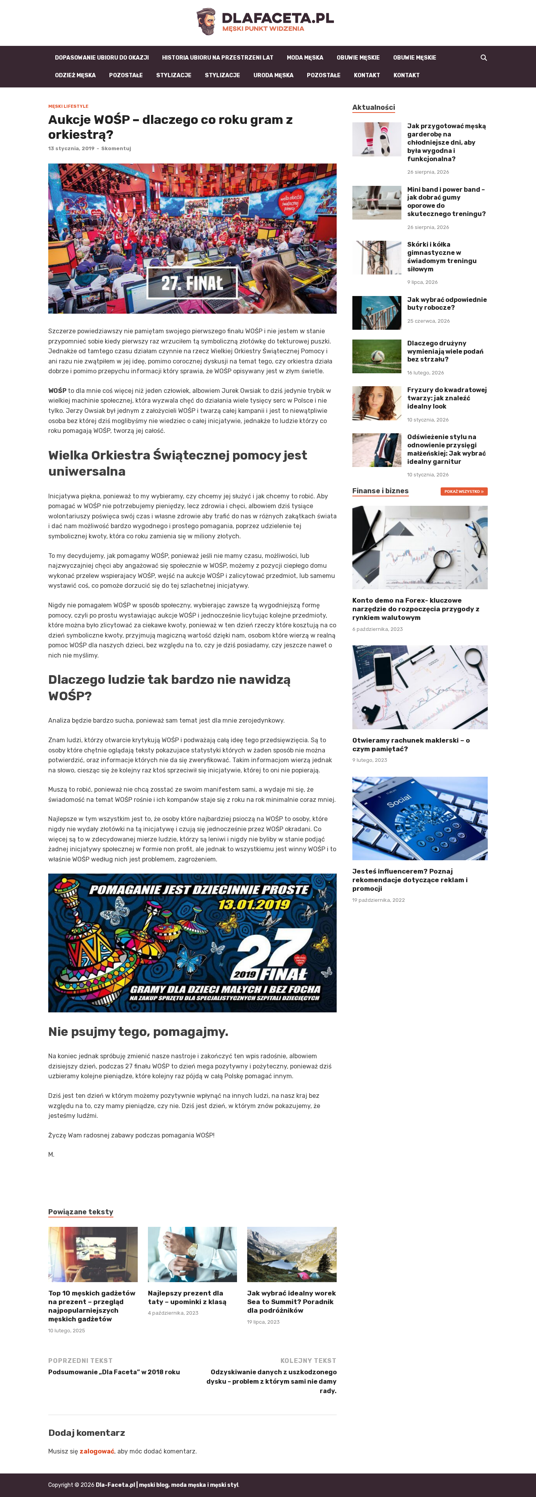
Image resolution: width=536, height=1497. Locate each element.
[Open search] (484, 58)
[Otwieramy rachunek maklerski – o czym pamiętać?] (420, 686)
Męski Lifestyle (68, 106)
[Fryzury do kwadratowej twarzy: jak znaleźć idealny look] (376, 390)
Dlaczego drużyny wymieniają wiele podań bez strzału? (445, 351)
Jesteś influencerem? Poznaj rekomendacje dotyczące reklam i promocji (410, 879)
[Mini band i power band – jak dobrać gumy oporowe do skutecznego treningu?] (376, 190)
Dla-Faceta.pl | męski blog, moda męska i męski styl (167, 1485)
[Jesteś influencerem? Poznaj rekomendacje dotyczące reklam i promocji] (420, 817)
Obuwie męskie (358, 58)
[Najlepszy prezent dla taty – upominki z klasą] (192, 1257)
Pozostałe (126, 75)
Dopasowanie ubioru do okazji (102, 58)
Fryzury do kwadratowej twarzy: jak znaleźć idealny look (447, 398)
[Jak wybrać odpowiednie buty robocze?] (376, 300)
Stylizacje (173, 75)
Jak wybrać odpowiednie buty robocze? (447, 304)
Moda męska (305, 58)
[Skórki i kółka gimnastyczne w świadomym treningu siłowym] (376, 245)
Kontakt (367, 75)
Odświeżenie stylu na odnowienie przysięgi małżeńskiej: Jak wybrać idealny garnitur (446, 449)
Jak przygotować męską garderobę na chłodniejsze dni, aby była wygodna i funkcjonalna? (446, 142)
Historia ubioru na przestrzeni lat (217, 58)
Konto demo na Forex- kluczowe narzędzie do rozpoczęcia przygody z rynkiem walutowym (415, 608)
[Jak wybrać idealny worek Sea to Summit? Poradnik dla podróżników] (292, 1257)
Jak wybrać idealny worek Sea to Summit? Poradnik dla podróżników (291, 1301)
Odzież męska (75, 75)
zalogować (97, 1451)
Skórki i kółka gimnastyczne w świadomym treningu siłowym (442, 257)
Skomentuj (116, 148)
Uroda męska (273, 75)
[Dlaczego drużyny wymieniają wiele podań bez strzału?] (376, 344)
